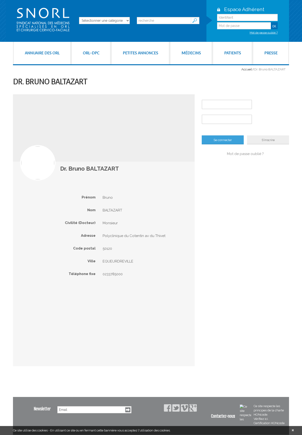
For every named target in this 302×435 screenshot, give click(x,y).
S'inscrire (268, 140)
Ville (92, 261)
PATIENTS (232, 53)
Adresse (88, 235)
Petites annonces (140, 53)
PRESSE (270, 53)
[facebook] (167, 408)
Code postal (84, 248)
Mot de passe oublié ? (264, 32)
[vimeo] (184, 408)
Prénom (89, 197)
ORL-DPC (91, 53)
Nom (91, 210)
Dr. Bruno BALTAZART (89, 168)
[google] (193, 408)
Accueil (246, 69)
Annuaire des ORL (42, 53)
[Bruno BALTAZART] (37, 163)
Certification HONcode (269, 423)
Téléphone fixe (82, 274)
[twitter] (176, 408)
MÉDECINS (191, 53)
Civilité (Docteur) (80, 223)
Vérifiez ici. (261, 419)
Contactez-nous (223, 416)
